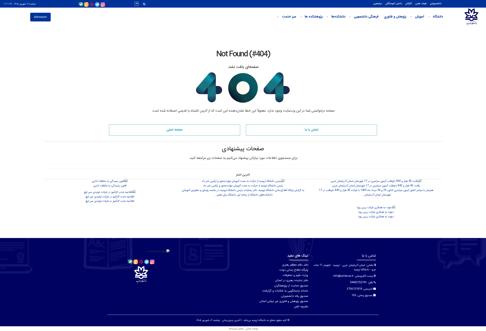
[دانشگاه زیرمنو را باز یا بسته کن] (429, 17)
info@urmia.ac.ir (343, 276)
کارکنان (408, 4)
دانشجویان (435, 4)
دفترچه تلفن (301, 306)
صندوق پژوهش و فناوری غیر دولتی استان (284, 301)
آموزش (419, 16)
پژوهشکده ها (314, 16)
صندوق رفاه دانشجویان (294, 296)
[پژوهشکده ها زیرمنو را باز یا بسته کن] (301, 17)
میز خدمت (289, 16)
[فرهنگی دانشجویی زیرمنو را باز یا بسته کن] (350, 17)
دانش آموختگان (393, 4)
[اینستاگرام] (102, 4)
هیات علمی (421, 4)
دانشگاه (438, 16)
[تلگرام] (97, 4)
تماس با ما (311, 129)
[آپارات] (91, 4)
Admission (40, 17)
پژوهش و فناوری (395, 16)
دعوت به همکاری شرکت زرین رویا (376, 212)
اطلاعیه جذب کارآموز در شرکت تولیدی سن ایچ (109, 197)
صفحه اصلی (174, 129)
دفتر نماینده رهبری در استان (291, 280)
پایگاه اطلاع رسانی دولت (293, 270)
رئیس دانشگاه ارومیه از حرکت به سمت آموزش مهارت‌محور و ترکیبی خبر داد (243, 186)
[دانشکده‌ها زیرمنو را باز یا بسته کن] (327, 17)
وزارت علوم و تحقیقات (295, 275)
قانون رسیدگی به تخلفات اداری (109, 186)
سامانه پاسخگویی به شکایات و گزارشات (285, 290)
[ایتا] (86, 4)
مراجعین (377, 4)
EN (137, 3)
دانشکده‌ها (338, 16)
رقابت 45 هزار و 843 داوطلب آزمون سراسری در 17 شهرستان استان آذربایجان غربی (376, 186)
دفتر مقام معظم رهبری (295, 264)
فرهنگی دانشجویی (366, 16)
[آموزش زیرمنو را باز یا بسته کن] (411, 17)
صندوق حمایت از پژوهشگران (291, 285)
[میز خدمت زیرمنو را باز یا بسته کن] (278, 17)
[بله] (80, 4)
